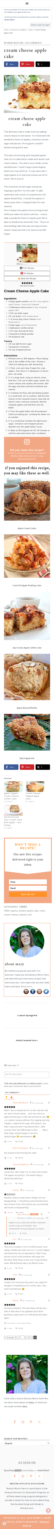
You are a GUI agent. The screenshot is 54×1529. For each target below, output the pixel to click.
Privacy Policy (9, 19)
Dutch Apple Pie (27, 758)
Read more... (27, 986)
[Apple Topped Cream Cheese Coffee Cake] (13, 786)
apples (14, 910)
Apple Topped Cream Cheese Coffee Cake (11, 796)
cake (42, 910)
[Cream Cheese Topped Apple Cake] (35, 786)
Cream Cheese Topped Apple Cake (33, 796)
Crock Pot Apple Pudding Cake (27, 585)
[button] (46, 79)
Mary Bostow (15, 42)
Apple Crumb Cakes (27, 528)
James (29, 1218)
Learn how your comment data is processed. (26, 1084)
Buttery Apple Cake (29, 910)
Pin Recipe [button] (28, 273)
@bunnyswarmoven (28, 456)
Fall (30, 914)
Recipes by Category (18, 30)
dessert (23, 914)
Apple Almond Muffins (27, 707)
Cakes (30, 30)
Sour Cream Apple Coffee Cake (27, 647)
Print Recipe (28, 268)
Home (6, 30)
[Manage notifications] (48, 1510)
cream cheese (11, 914)
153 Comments (33, 42)
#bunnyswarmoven (26, 459)
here (31, 1402)
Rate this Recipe (28, 278)
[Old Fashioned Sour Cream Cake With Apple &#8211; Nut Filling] (13, 810)
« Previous (9, 1337)
